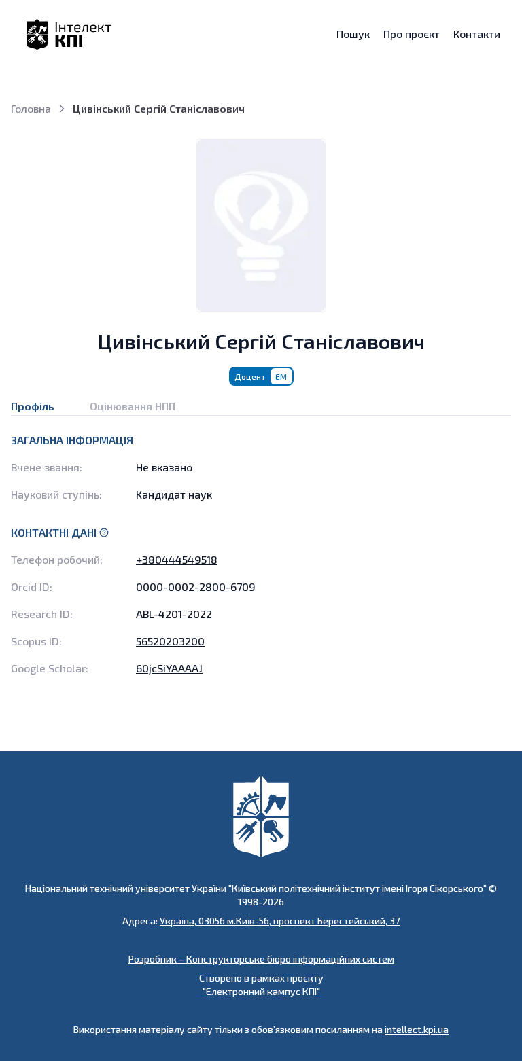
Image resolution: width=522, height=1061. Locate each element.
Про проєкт (411, 34)
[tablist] (261, 401)
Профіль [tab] (32, 405)
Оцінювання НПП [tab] (132, 405)
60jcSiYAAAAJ (169, 668)
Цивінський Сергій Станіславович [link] (159, 108)
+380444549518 (177, 559)
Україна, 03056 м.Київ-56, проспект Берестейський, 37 (280, 921)
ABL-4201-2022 (174, 613)
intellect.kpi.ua (417, 1029)
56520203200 (170, 640)
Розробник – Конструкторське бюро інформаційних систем (261, 959)
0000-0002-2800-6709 (196, 586)
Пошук (353, 34)
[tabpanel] (261, 554)
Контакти (476, 34)
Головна (31, 108)
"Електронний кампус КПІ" (261, 991)
